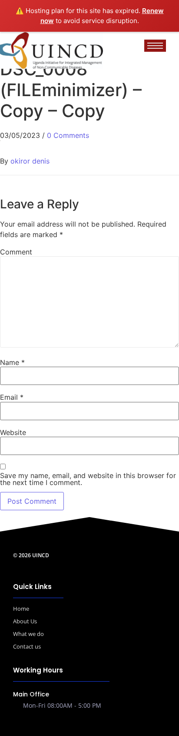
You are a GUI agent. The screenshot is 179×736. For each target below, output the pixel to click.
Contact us (27, 646)
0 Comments (68, 135)
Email (11, 397)
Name (12, 362)
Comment (16, 251)
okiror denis (30, 161)
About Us (25, 621)
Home (21, 608)
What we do (28, 634)
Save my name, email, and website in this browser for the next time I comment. (88, 479)
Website (13, 432)
